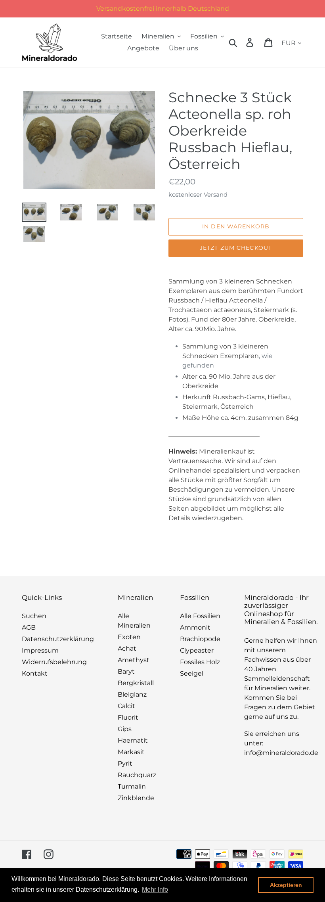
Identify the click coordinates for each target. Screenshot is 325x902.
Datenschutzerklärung (58, 639)
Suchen (34, 616)
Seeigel (191, 673)
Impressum (40, 650)
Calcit (126, 706)
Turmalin (132, 786)
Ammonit (195, 627)
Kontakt (35, 673)
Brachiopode (200, 639)
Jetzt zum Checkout (236, 247)
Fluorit (128, 717)
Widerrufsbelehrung (54, 662)
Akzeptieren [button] (286, 885)
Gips (125, 729)
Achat (127, 648)
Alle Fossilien (200, 616)
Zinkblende (136, 798)
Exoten (129, 637)
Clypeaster (197, 650)
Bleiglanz (132, 694)
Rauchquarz (137, 775)
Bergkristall (136, 683)
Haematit (133, 740)
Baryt (126, 671)
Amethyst (133, 660)
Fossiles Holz (200, 662)
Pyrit (125, 763)
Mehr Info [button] (155, 889)
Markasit (131, 752)
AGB (29, 627)
